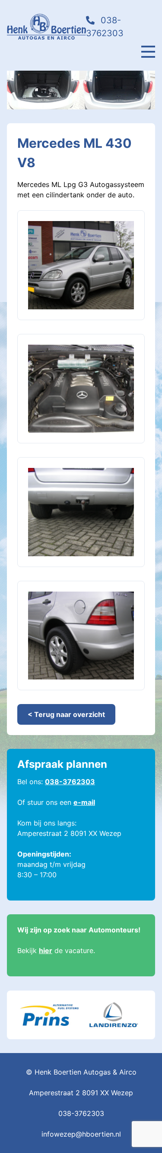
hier (45, 950)
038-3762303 (70, 781)
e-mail (84, 802)
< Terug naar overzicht (66, 714)
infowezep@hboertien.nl (81, 1134)
